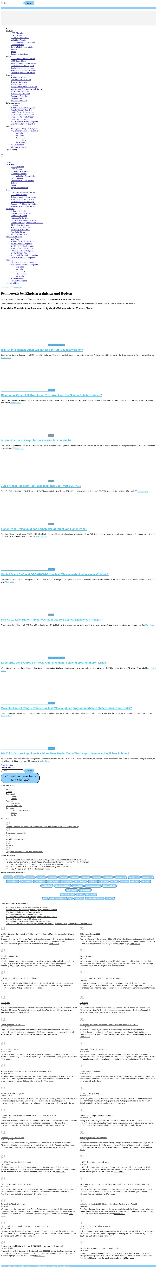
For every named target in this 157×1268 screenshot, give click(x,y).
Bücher (8, 56)
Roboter (14, 49)
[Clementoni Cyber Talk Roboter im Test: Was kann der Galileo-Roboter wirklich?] (24, 390)
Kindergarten (109, 886)
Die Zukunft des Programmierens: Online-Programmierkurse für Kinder (109, 1025)
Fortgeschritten (62, 886)
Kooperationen (63, 1266)
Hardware (9, 75)
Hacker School (11, 845)
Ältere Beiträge (7, 765)
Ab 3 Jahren (121, 877)
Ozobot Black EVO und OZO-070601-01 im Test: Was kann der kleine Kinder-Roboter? (55, 574)
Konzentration (67, 894)
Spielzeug (9, 31)
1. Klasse (8, 877)
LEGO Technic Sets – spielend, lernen (95, 1162)
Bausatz (124, 881)
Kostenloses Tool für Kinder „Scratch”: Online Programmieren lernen (43, 864)
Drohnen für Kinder (19, 82)
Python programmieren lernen (23, 63)
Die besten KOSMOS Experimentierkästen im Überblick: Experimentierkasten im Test (114, 1184)
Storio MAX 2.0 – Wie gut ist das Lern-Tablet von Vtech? (36, 440)
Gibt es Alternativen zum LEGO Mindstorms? (24, 919)
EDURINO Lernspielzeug (21, 38)
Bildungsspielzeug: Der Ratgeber (24, 128)
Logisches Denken (58, 899)
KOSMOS (80, 894)
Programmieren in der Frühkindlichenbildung (24, 852)
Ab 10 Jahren (52, 881)
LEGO (45, 899)
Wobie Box (5, 1002)
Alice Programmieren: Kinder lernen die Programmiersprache (26, 1071)
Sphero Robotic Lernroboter (22, 47)
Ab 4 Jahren (134, 877)
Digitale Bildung (11, 149)
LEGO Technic (16, 35)
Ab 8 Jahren (39, 881)
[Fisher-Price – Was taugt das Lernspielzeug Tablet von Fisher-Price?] (24, 524)
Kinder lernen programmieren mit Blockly (97, 1115)
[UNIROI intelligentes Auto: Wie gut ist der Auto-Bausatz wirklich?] (24, 345)
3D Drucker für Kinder (20, 91)
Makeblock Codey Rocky (25, 42)
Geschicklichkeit (93, 886)
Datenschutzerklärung (46, 1266)
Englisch (146, 881)
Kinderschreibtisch (19, 100)
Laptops (14, 796)
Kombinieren (85, 890)
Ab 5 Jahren (148, 877)
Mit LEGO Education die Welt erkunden (17, 1162)
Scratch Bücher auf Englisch (22, 65)
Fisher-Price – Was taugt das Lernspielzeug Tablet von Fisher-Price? (44, 528)
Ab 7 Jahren (26, 881)
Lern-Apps (15, 105)
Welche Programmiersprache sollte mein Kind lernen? (28, 907)
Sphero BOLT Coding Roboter (13, 1204)
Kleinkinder (72, 890)
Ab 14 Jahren (80, 881)
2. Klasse (19, 877)
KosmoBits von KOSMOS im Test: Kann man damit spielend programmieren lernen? (54, 662)
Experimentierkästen (19, 54)
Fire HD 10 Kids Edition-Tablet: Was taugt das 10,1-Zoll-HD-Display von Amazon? (52, 619)
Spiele (13, 51)
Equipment (10, 794)
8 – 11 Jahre (20, 138)
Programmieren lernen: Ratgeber (24, 131)
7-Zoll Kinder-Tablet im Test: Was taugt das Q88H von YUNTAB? (41, 485)
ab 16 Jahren (21, 142)
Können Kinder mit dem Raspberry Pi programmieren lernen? (31, 909)
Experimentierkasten (56, 345)
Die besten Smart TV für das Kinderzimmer (32, 869)
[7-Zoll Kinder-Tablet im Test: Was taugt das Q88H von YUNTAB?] (24, 481)
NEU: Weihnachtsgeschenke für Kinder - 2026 (20, 778)
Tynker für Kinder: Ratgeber (22, 117)
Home (8, 28)
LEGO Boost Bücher (19, 61)
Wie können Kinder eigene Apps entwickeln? (24, 912)
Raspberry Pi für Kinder (20, 96)
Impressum (30, 1266)
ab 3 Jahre (20, 133)
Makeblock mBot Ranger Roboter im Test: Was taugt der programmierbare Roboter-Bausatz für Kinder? (66, 708)
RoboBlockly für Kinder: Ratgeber (24, 121)
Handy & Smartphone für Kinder (24, 86)
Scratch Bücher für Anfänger (22, 68)
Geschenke (15, 803)
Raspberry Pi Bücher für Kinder (24, 70)
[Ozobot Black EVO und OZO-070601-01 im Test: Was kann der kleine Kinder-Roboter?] (24, 569)
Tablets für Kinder (18, 98)
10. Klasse (108, 877)
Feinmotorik (47, 886)
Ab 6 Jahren (12, 881)
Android (93, 881)
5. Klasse (52, 877)
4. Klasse (41, 877)
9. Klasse (96, 877)
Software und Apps (13, 103)
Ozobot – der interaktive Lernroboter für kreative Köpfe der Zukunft (28, 1115)
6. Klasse (63, 877)
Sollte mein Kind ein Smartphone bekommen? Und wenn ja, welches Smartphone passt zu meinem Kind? (49, 923)
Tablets (51, 435)
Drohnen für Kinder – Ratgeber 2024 (16, 1184)
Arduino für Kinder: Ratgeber (23, 107)
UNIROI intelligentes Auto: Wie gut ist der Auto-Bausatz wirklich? (42, 349)
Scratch (110, 899)
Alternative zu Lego (19, 147)
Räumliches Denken (94, 899)
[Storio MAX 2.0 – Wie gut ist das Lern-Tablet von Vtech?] (24, 435)
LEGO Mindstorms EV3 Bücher (23, 58)
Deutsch (134, 881)
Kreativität (91, 894)
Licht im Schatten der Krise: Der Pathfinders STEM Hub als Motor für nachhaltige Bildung (42, 827)
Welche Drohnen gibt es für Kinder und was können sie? (29, 921)
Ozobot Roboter (17, 45)
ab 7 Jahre (20, 135)
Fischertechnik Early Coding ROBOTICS (95, 1226)
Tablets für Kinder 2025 (10, 1049)
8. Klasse (85, 877)
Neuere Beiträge (7, 767)
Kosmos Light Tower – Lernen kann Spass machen (100, 1248)
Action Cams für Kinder (20, 93)
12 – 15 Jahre (21, 140)
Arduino (114, 881)
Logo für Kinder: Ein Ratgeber (23, 124)
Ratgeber (9, 126)
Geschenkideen (17, 145)
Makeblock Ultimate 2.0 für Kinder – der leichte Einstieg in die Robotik (108, 1204)
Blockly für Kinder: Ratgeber (22, 112)
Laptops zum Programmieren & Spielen (27, 89)
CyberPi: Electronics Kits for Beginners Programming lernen (25, 1226)
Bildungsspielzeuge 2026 (16, 833)
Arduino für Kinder (18, 77)
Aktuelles (9, 789)
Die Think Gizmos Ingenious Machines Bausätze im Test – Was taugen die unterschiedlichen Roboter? (65, 753)
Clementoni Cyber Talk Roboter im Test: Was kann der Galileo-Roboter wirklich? (51, 395)
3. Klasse (30, 877)
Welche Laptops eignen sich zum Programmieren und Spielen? (31, 916)
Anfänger (103, 881)
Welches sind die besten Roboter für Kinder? (24, 914)
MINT (70, 899)
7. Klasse (74, 877)
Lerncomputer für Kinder (21, 79)
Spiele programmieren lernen (23, 72)
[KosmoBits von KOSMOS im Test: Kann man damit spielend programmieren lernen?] (24, 658)
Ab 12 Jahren (66, 881)
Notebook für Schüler (19, 84)
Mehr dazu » (6, 357)
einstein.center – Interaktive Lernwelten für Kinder (100, 978)
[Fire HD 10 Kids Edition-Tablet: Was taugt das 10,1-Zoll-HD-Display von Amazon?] (24, 615)
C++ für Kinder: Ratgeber (21, 119)
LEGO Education (17, 33)
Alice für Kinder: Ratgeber (21, 110)
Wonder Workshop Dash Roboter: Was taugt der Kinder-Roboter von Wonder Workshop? (49, 859)
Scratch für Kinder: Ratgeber (22, 114)
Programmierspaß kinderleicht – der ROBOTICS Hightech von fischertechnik (32, 1246)
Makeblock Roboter (18, 40)
